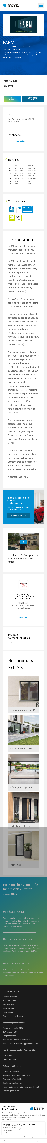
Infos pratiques (10, 81)
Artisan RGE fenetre (10, 1056)
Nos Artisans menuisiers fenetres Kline (19, 1050)
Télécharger (23, 618)
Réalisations (9, 86)
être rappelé (12, 99)
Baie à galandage (9, 1004)
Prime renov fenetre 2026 (13, 1028)
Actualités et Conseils (12, 1066)
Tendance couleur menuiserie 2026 (16, 1075)
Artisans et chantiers (11, 1071)
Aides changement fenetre (14, 1023)
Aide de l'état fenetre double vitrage (16, 1040)
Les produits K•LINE (11, 991)
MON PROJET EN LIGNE (18, 515)
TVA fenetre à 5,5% (10, 1032)
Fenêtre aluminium (10, 997)
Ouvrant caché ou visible (12, 1079)
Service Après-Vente (11, 1091)
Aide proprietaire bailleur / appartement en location (22, 1044)
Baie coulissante (9, 1001)
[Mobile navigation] (41, 5)
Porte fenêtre (8, 1012)
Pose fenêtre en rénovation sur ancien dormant (21, 1087)
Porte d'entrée (8, 1008)
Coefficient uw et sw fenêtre (14, 1083)
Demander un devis (33, 99)
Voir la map (12, 127)
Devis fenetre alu (9, 1059)
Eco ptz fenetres (9, 1036)
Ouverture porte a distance (13, 1016)
